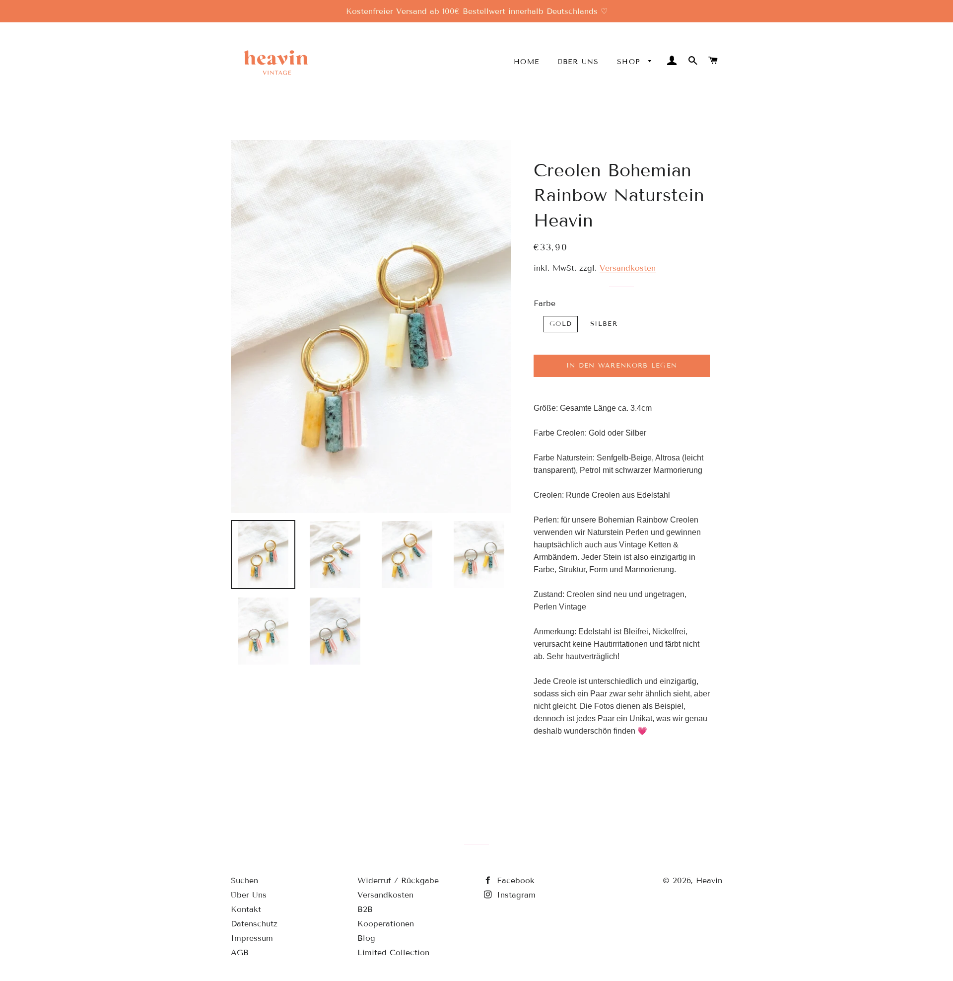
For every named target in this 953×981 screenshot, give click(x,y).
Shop (630, 62)
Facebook (514, 880)
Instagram (515, 895)
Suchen (244, 880)
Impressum (252, 938)
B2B (365, 909)
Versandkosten (628, 268)
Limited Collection (393, 952)
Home (527, 62)
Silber (603, 324)
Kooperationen (385, 923)
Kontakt (246, 909)
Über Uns (578, 62)
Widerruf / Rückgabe (398, 880)
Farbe (544, 303)
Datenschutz (254, 923)
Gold (560, 324)
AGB (240, 952)
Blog (366, 938)
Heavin (709, 880)
